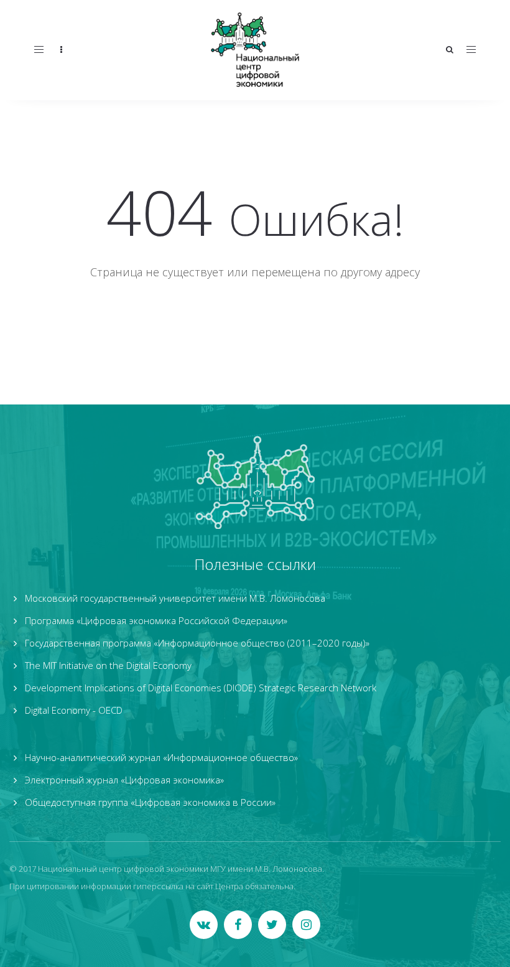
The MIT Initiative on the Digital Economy (108, 665)
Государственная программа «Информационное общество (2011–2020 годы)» (197, 643)
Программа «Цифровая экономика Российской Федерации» (156, 620)
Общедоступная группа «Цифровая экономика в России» (150, 802)
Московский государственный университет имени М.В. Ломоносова (175, 598)
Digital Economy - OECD (74, 710)
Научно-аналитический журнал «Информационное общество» (161, 757)
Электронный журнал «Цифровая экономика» (124, 779)
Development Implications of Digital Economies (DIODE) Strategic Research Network (200, 687)
